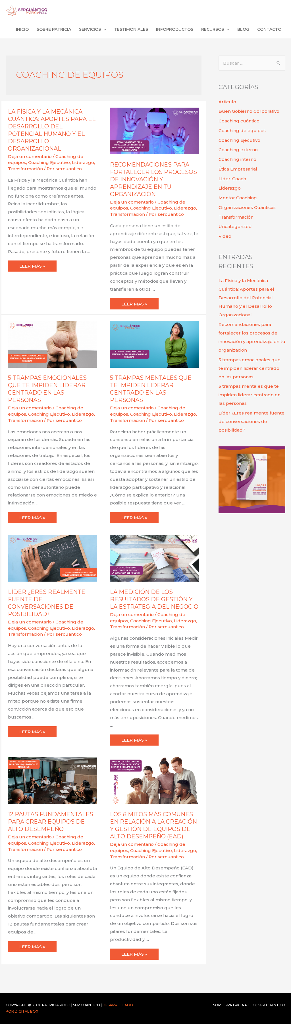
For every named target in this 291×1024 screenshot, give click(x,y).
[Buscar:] (252, 63)
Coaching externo (238, 149)
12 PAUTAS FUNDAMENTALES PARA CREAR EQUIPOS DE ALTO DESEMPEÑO (50, 821)
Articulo (227, 101)
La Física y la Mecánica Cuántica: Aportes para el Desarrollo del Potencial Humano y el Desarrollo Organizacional (246, 297)
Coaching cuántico (239, 121)
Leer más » (38, 264)
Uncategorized (235, 226)
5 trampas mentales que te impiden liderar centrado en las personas (249, 394)
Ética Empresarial (238, 169)
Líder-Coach (232, 178)
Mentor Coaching (238, 197)
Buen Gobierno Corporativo (249, 111)
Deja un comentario (30, 156)
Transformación (25, 168)
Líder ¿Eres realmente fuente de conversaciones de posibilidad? (251, 421)
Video (225, 236)
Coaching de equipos (242, 130)
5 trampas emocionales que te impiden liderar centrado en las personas (249, 368)
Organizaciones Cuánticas (247, 207)
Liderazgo (83, 162)
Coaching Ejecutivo (49, 162)
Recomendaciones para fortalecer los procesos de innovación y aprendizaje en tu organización (153, 179)
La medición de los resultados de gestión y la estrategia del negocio (154, 599)
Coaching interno (237, 159)
